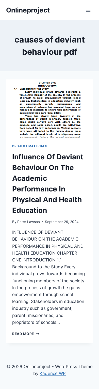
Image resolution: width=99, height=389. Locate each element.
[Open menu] (88, 10)
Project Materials (29, 146)
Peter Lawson (28, 222)
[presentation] (49, 108)
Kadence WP (53, 373)
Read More (25, 334)
